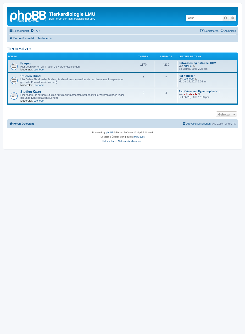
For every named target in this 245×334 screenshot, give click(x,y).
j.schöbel (39, 69)
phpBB (110, 132)
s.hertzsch (190, 94)
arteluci (188, 65)
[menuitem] (35, 31)
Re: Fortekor (187, 75)
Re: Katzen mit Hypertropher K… (199, 91)
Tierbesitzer (19, 48)
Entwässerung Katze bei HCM (197, 63)
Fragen (25, 63)
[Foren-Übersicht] (28, 15)
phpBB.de (139, 136)
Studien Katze (30, 91)
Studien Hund (30, 76)
